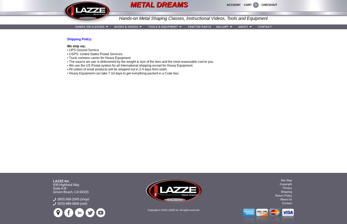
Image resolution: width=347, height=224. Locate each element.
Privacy (287, 188)
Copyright (286, 184)
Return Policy (283, 195)
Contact (287, 203)
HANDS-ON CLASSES (90, 26)
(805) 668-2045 (73, 199)
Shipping (286, 191)
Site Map (286, 180)
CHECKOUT (269, 4)
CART (248, 4)
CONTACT (265, 26)
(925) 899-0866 (68, 203)
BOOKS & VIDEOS (126, 26)
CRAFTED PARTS (199, 26)
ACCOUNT (234, 4)
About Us (286, 199)
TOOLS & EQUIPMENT (163, 26)
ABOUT (243, 26)
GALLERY (222, 26)
